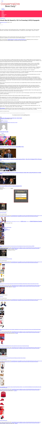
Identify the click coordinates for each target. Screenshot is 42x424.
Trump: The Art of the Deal (3, 212)
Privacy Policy (3, 228)
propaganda (12, 117)
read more (16, 249)
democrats (7, 221)
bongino (1, 117)
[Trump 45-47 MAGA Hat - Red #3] (2, 410)
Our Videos (3, 11)
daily (5, 221)
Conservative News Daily (3, 22)
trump (31, 221)
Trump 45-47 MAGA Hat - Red (3, 420)
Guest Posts (3, 16)
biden (1, 221)
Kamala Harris (18, 221)
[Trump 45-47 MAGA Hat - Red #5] (2, 418)
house (12, 221)
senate (29, 221)
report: (15, 117)
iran (16, 221)
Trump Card (1, 296)
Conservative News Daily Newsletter (6, 227)
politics (22, 221)
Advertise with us (4, 230)
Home (2, 224)
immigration (14, 221)
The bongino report (2, 18)
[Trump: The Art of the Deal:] (3, 209)
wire (0, 222)
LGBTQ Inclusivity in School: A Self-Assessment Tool (17, 39)
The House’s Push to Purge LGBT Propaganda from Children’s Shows (12, 146)
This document (2, 108)
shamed (20, 117)
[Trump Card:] (2, 293)
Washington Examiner (37, 221)
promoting (8, 117)
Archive (3, 12)
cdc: (3, 117)
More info (21, 216)
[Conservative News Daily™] (10, 7)
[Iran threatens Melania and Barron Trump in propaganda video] (8, 184)
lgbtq (5, 117)
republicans (27, 221)
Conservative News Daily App (6, 229)
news (20, 221)
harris (11, 221)
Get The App (3, 15)
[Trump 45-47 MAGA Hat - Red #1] (2, 401)
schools (18, 117)
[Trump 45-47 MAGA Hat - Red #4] (2, 414)
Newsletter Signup (4, 14)
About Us (3, 13)
